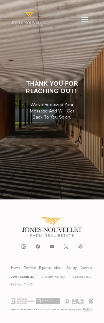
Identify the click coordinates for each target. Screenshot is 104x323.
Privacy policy (74, 309)
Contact (86, 268)
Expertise (45, 268)
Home (16, 268)
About (58, 268)
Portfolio (30, 268)
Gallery (71, 268)
